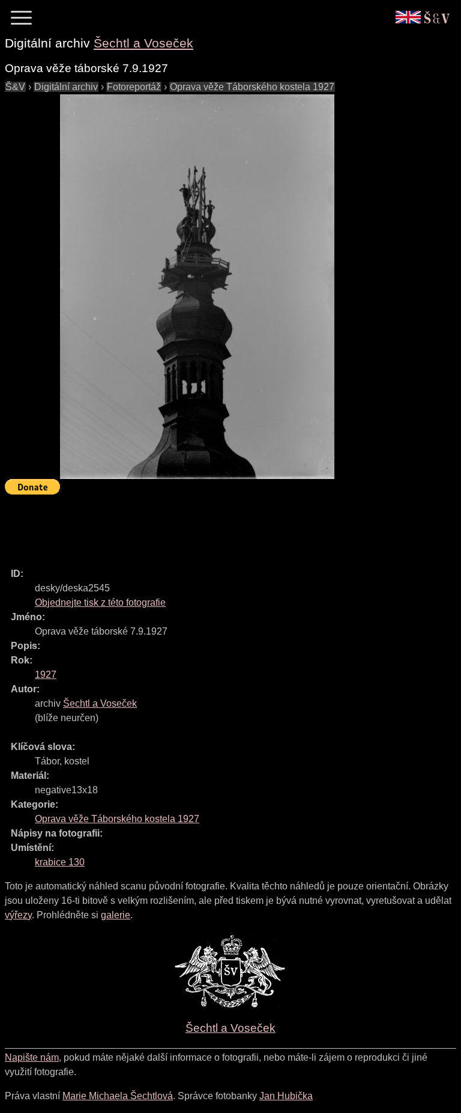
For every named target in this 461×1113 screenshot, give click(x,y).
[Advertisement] (223, 526)
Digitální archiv (66, 87)
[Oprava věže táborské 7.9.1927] (197, 286)
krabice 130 (60, 862)
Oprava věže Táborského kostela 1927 (252, 87)
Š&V (15, 87)
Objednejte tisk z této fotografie (100, 602)
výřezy (18, 915)
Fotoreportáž (134, 87)
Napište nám (32, 1057)
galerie (115, 915)
